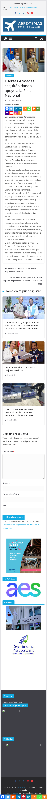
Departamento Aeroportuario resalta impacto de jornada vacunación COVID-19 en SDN (22, 280)
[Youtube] (11, 113)
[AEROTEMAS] (5, 38)
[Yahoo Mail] (7, 113)
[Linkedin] (16, 109)
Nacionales (9, 76)
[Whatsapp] (29, 109)
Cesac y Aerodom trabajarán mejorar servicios (20, 369)
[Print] (34, 109)
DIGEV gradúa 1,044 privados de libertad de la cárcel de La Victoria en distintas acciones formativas (22, 325)
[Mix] (25, 109)
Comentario (8, 451)
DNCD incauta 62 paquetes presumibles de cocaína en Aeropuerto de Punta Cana (19, 412)
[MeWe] (20, 109)
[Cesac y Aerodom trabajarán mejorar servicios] (23, 343)
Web (4, 505)
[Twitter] (11, 109)
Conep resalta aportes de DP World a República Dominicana (21, 270)
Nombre (7, 483)
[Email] (38, 109)
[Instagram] (16, 113)
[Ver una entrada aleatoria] (41, 38)
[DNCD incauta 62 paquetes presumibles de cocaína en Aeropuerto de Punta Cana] (23, 385)
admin (19, 100)
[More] (20, 113)
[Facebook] (7, 109)
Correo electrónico (11, 494)
